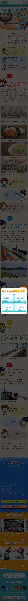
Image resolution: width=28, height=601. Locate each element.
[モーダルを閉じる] (23, 287)
